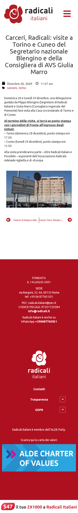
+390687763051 (46, 321)
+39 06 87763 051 (41, 296)
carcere (12, 88)
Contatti (39, 389)
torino (22, 88)
